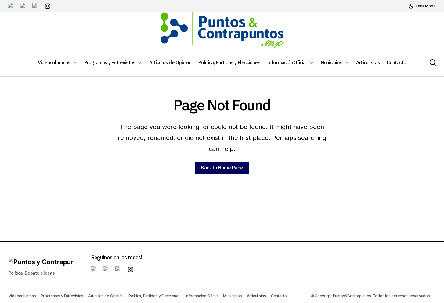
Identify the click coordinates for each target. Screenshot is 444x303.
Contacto (279, 296)
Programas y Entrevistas (62, 296)
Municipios (232, 296)
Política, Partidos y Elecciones (154, 296)
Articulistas (256, 296)
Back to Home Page (222, 168)
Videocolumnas (22, 296)
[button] (422, 6)
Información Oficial (202, 296)
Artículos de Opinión (106, 296)
